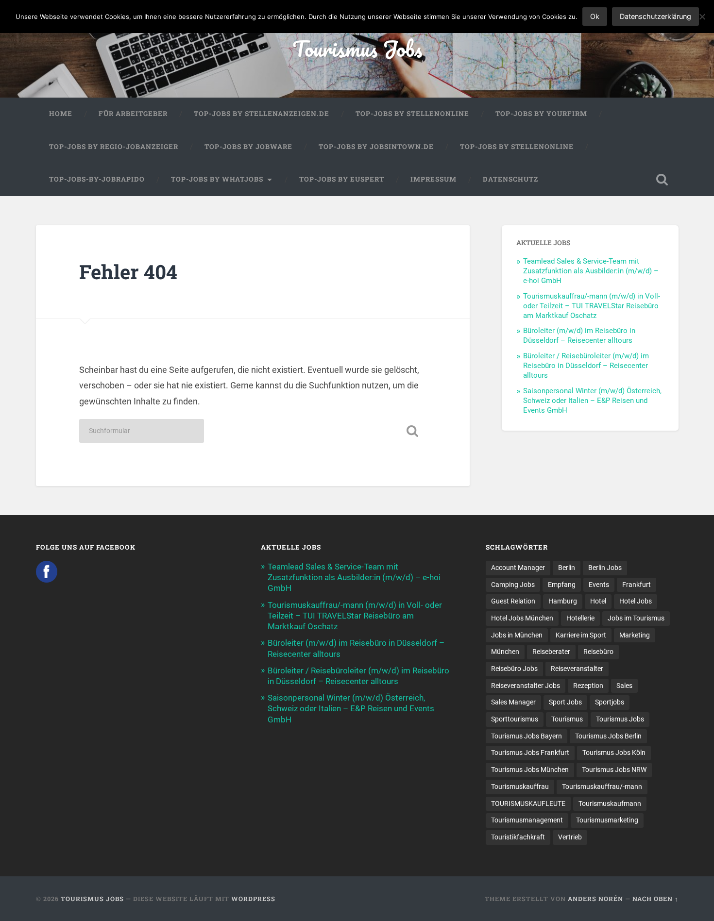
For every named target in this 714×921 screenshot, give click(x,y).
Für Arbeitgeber (133, 113)
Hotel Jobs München (522, 618)
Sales (624, 685)
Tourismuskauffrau (520, 786)
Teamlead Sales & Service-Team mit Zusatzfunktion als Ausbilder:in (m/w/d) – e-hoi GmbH (591, 271)
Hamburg (562, 601)
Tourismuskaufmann (609, 803)
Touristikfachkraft (518, 837)
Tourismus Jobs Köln (614, 752)
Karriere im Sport (581, 635)
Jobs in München (517, 635)
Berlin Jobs (605, 567)
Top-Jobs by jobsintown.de (376, 146)
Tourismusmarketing (607, 820)
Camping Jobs (513, 584)
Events (599, 584)
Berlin (566, 567)
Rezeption (588, 685)
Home (60, 113)
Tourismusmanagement (527, 820)
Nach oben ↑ (655, 899)
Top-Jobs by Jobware (248, 146)
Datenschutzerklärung (655, 16)
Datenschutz (510, 179)
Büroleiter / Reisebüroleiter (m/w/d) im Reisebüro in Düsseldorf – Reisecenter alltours (586, 366)
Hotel (598, 601)
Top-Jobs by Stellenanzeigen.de (261, 113)
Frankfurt (636, 584)
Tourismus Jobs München (530, 769)
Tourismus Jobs (357, 48)
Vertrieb (570, 837)
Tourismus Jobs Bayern (526, 736)
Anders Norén (595, 899)
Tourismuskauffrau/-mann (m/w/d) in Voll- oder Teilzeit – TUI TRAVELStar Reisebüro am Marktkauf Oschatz (591, 306)
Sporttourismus (514, 719)
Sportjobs (609, 702)
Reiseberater (551, 651)
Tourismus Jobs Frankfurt (530, 752)
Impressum (433, 179)
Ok (594, 16)
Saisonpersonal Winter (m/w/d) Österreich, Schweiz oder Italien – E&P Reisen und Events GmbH (592, 400)
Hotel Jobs (635, 601)
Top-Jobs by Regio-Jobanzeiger (113, 146)
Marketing (634, 635)
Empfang (562, 584)
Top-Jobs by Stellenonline (412, 113)
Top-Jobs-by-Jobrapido (97, 179)
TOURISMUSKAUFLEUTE (528, 803)
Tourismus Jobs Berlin (608, 736)
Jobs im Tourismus (636, 618)
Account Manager (518, 567)
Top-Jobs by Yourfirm (541, 113)
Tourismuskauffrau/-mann (602, 786)
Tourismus (567, 719)
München (505, 651)
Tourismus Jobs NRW (614, 769)
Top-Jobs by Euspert (341, 179)
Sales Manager (513, 702)
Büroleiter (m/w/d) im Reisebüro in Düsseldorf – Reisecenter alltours (579, 335)
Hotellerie (580, 618)
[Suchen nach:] (141, 431)
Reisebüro (598, 651)
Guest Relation (513, 601)
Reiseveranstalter (577, 668)
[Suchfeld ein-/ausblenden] (662, 179)
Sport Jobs (565, 702)
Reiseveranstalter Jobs (525, 685)
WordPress (253, 899)
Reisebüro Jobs (514, 668)
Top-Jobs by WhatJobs (217, 179)
